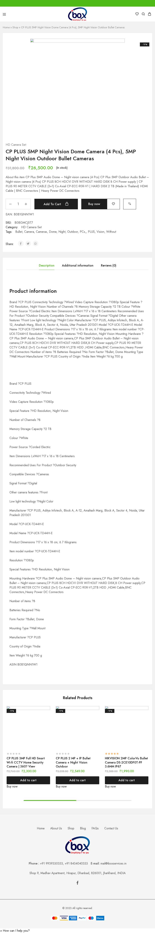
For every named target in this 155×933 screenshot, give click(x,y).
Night (61, 232)
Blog (83, 828)
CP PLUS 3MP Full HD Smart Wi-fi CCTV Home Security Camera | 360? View (26, 762)
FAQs (95, 828)
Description (46, 265)
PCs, (83, 232)
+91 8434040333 (78, 863)
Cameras (41, 232)
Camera (29, 232)
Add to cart (53, 204)
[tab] (46, 265)
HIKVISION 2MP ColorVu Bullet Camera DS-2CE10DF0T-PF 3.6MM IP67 (126, 762)
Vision (100, 232)
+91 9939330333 (51, 863)
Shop (15, 27)
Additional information (77, 265)
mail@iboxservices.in (113, 863)
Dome (53, 232)
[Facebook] (77, 883)
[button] (129, 203)
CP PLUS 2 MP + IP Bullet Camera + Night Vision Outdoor (73, 762)
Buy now (94, 204)
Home (6, 27)
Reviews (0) (108, 265)
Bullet (18, 232)
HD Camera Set (16, 145)
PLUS (91, 232)
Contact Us (111, 828)
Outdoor (72, 232)
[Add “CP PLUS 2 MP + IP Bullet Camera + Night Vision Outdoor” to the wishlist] (96, 716)
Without (111, 232)
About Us (56, 828)
